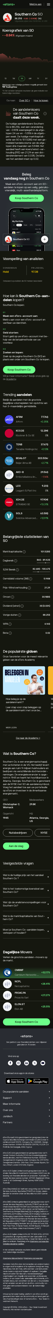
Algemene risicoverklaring (13, 1258)
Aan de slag (16, 846)
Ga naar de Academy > (28, 738)
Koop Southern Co (26, 198)
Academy (11, 379)
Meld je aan (36, 4)
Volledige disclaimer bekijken (13, 1244)
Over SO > (24, 100)
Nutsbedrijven (18, 832)
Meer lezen (11, 728)
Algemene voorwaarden (39, 1241)
